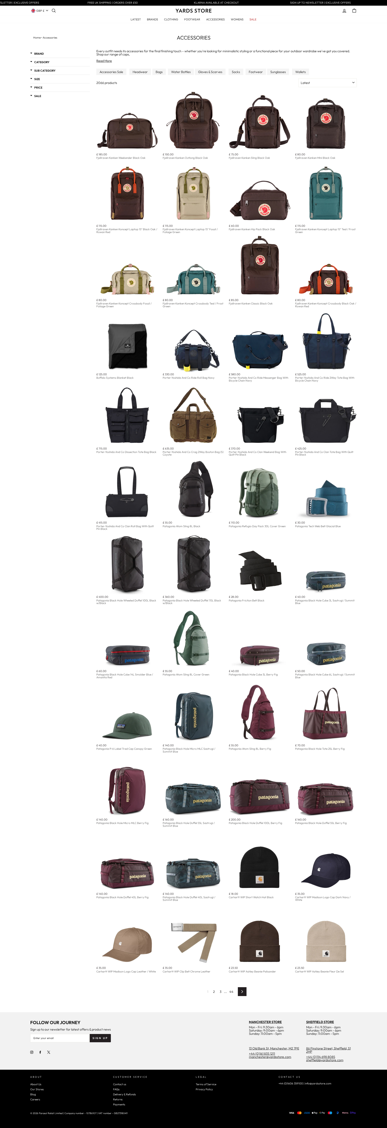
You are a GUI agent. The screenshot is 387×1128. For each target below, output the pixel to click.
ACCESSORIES (215, 19)
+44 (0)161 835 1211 (262, 1053)
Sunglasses (278, 71)
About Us (35, 1084)
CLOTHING (171, 19)
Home (37, 37)
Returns (118, 1099)
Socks (236, 71)
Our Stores (37, 1089)
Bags (159, 71)
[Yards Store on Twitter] (48, 1052)
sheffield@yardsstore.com (324, 1060)
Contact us (119, 1084)
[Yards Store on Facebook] (40, 1052)
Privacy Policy (204, 1089)
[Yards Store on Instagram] (31, 1052)
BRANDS (152, 19)
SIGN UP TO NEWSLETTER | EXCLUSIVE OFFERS (314, 2)
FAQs (116, 1089)
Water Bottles (181, 71)
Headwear (140, 71)
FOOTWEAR (192, 19)
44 (231, 992)
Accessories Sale (111, 71)
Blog (33, 1094)
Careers (35, 1099)
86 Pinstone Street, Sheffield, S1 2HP (328, 1050)
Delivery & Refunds (124, 1094)
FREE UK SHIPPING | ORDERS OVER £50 (106, 2)
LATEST (136, 19)
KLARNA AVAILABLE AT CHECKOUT (210, 2)
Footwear (256, 71)
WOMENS (237, 19)
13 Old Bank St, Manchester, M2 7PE (274, 1048)
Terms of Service (206, 1084)
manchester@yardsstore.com (270, 1056)
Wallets (300, 71)
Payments (119, 1104)
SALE (253, 19)
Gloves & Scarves (210, 71)
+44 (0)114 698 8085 (320, 1056)
